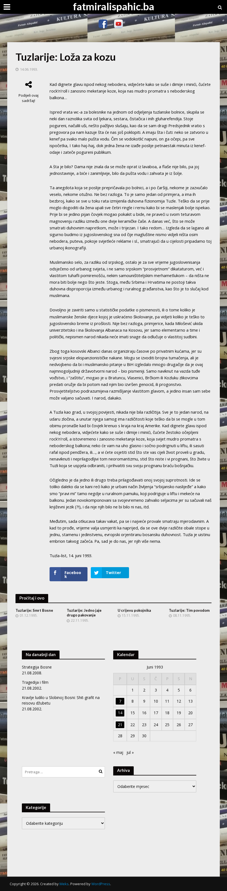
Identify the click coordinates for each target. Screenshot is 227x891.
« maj (118, 752)
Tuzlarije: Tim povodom (189, 610)
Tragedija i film (35, 682)
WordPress (100, 883)
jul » (130, 752)
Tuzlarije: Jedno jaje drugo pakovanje (84, 613)
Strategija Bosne (37, 667)
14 (120, 712)
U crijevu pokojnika (134, 610)
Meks (64, 883)
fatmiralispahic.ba (113, 6)
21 (120, 724)
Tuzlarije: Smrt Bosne (34, 610)
